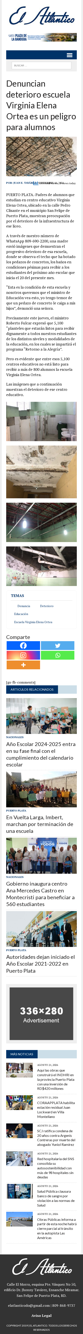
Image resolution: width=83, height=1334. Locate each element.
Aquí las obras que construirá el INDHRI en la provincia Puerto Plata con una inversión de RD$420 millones (55, 1079)
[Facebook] (23, 645)
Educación (21, 614)
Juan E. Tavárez (25, 182)
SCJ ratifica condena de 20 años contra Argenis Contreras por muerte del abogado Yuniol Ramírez (56, 1138)
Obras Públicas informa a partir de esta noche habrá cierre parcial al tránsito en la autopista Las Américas (57, 1228)
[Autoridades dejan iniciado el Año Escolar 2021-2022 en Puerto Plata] (41, 943)
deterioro (47, 606)
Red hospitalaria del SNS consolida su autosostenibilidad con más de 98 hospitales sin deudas (55, 1168)
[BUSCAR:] (41, 65)
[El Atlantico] (41, 15)
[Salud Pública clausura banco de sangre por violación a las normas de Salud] (19, 1195)
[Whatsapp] (57, 655)
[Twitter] (57, 645)
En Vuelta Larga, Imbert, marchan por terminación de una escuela (39, 824)
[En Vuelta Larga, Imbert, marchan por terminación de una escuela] (41, 804)
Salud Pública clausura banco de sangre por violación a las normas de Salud (56, 1198)
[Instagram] (23, 655)
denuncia (23, 606)
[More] (23, 665)
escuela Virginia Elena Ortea (33, 622)
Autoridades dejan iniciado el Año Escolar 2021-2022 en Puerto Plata (40, 964)
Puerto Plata (16, 810)
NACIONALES (14, 737)
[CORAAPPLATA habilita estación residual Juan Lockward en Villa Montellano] (19, 1107)
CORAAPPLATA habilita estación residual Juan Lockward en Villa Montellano (56, 1109)
